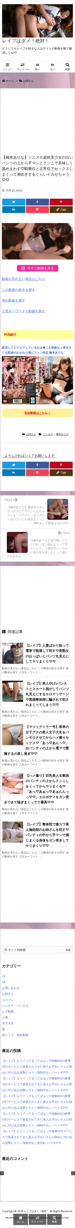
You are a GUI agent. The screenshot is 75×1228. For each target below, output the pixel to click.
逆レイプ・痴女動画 (15, 1035)
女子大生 (8, 1023)
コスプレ (8, 999)
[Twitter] (13, 202)
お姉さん (28, 80)
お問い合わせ (11, 988)
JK (4, 976)
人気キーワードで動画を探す (23, 311)
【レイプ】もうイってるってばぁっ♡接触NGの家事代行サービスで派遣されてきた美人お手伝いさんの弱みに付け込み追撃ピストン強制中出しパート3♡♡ (37, 1084)
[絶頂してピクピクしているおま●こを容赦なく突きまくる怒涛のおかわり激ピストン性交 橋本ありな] (37, 380)
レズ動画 (8, 1011)
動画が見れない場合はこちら (23, 279)
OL (4, 982)
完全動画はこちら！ (37, 413)
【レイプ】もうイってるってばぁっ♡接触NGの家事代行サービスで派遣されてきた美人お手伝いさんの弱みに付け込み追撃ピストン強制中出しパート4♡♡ (37, 1066)
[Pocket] (37, 209)
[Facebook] (37, 202)
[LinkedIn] (13, 209)
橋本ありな (62, 434)
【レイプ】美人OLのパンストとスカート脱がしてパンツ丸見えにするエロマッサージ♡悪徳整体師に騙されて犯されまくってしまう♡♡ (47, 694)
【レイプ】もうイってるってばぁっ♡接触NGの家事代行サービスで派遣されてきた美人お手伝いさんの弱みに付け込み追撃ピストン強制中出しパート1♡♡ (37, 1119)
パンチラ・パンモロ (15, 1005)
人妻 (5, 1017)
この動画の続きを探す (18, 290)
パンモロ (48, 434)
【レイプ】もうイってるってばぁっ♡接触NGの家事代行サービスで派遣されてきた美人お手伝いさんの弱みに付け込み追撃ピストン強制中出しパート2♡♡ (37, 1101)
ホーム (10, 80)
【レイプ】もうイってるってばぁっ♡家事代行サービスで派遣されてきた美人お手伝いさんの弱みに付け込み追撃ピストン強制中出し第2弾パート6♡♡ (37, 1137)
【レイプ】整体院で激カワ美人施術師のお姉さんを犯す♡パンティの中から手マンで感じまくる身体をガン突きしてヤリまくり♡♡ (47, 835)
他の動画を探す (13, 300)
